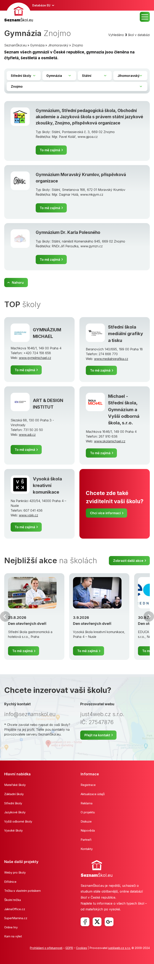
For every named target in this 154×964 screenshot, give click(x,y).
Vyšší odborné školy (18, 821)
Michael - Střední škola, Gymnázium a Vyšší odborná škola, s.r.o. (123, 409)
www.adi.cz (27, 435)
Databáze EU (41, 5)
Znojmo (77, 45)
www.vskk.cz (28, 515)
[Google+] (109, 921)
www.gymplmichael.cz (35, 358)
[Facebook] (85, 921)
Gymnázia (37, 45)
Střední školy (13, 803)
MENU (145, 17)
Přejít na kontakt (97, 735)
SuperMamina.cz (15, 918)
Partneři (86, 840)
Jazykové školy (14, 812)
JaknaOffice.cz (14, 909)
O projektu (88, 812)
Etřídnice (10, 882)
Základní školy (14, 794)
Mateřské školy (15, 785)
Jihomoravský (58, 45)
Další (149, 616)
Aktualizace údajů (93, 794)
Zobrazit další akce (128, 561)
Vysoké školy (13, 830)
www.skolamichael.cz (109, 441)
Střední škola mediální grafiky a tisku (125, 333)
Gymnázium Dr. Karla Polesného (68, 232)
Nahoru (18, 283)
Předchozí (5, 616)
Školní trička (12, 900)
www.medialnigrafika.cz (111, 359)
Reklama (86, 803)
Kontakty (87, 849)
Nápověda (88, 830)
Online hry (11, 927)
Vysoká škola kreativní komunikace (47, 485)
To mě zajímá (50, 150)
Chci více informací (105, 513)
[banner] (18, 13)
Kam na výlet (13, 936)
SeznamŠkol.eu (15, 45)
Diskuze (86, 821)
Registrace (88, 785)
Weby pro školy (15, 872)
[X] (97, 921)
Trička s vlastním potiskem (22, 891)
